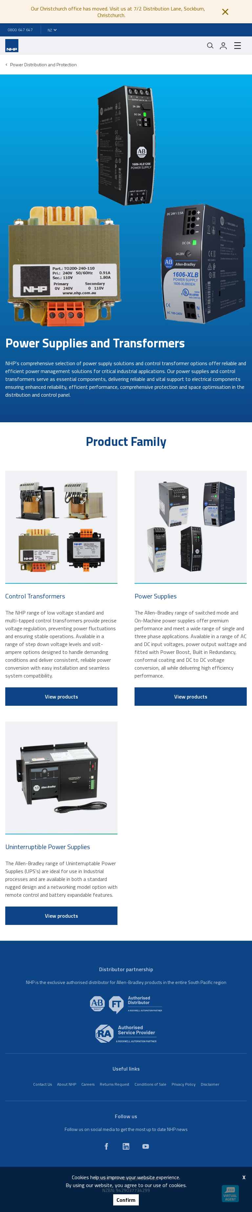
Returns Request (114, 1084)
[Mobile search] (210, 45)
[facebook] (106, 1146)
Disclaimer (210, 1084)
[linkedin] (126, 1146)
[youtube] (145, 1146)
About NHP (66, 1084)
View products (61, 696)
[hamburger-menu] (237, 45)
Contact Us (42, 1084)
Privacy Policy (184, 1084)
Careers (87, 1084)
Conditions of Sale (150, 1084)
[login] (223, 45)
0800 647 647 (20, 30)
